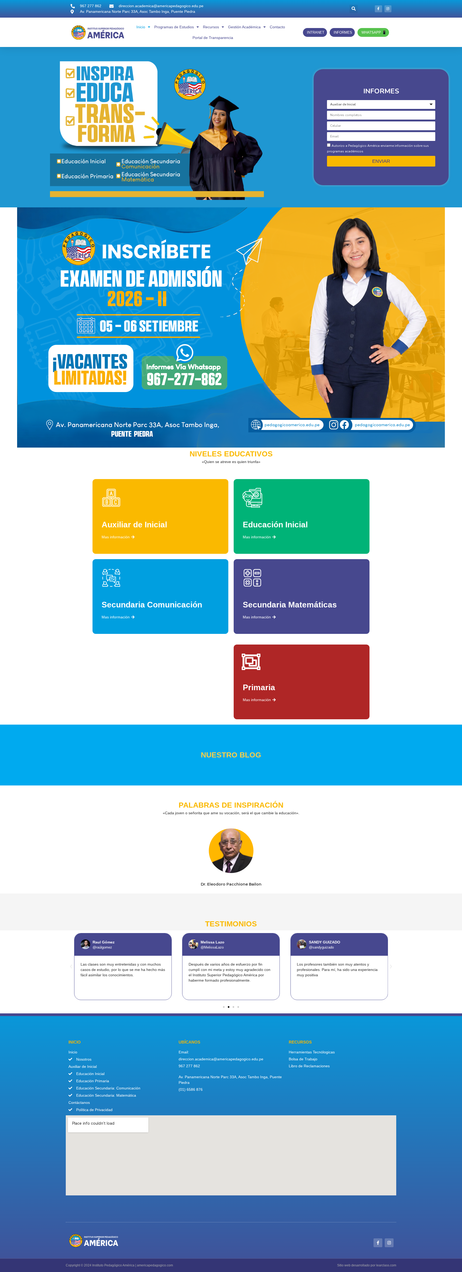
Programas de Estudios (174, 27)
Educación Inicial (275, 524)
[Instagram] (387, 8)
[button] (353, 9)
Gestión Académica (244, 27)
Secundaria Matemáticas (290, 604)
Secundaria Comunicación (152, 604)
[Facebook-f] (378, 8)
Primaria (259, 687)
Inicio (140, 27)
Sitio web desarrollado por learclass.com (366, 1265)
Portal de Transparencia (212, 37)
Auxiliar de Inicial (134, 524)
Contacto (277, 27)
